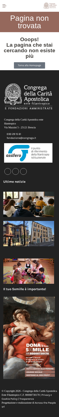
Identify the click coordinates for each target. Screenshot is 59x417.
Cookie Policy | (10, 398)
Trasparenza (26, 398)
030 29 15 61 (14, 134)
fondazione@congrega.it (21, 137)
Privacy (45, 394)
